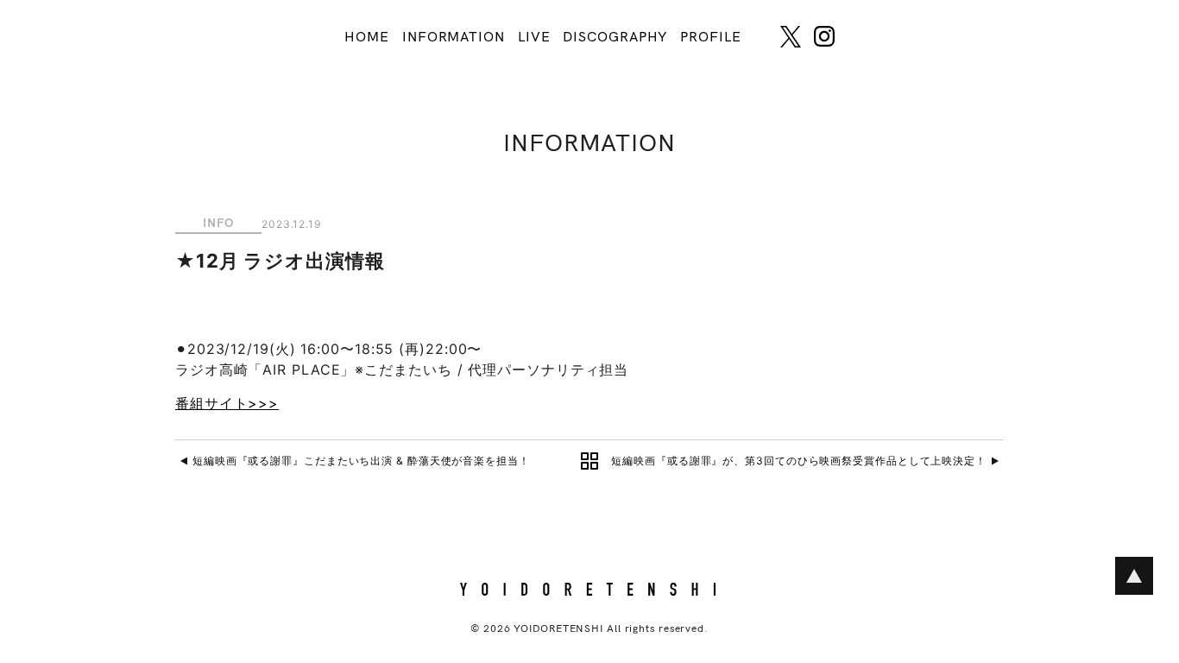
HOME (366, 37)
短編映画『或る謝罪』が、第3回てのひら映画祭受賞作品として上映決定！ (799, 460)
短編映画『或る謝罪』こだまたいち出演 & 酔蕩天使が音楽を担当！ (361, 460)
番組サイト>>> (227, 403)
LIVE (534, 37)
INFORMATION (453, 37)
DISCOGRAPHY (615, 37)
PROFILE (710, 37)
